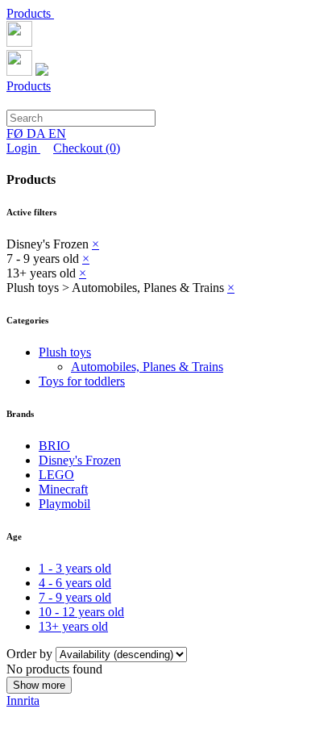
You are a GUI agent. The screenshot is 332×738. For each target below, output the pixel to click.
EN (57, 133)
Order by (31, 654)
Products (30, 13)
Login (23, 148)
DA (37, 133)
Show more (39, 685)
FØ (16, 133)
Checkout (86, 148)
